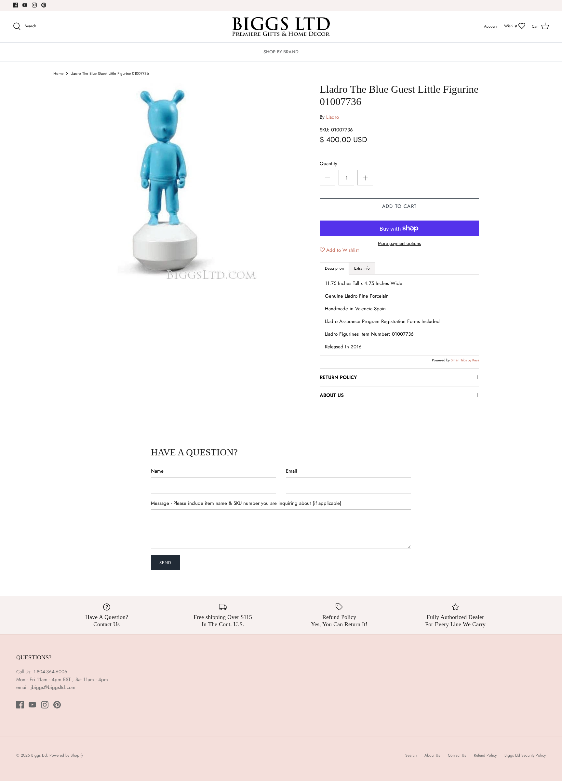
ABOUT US (332, 395)
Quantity (328, 163)
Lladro (332, 117)
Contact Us (457, 755)
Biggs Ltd (39, 755)
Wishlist (511, 26)
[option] (185, 181)
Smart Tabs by (461, 360)
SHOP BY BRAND (281, 51)
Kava (475, 360)
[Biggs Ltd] (281, 26)
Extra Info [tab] (362, 268)
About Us (432, 755)
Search (411, 755)
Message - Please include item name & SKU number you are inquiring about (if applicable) (246, 503)
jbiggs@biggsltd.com (53, 687)
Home (58, 73)
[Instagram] (34, 5)
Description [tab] (334, 268)
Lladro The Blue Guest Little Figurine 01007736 (110, 73)
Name (157, 471)
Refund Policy (485, 755)
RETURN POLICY (338, 377)
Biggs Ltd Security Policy (525, 755)
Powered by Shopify (66, 755)
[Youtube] (24, 5)
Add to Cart (399, 206)
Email (291, 471)
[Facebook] (15, 5)
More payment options (399, 243)
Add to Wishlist (342, 250)
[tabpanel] (399, 315)
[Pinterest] (43, 5)
